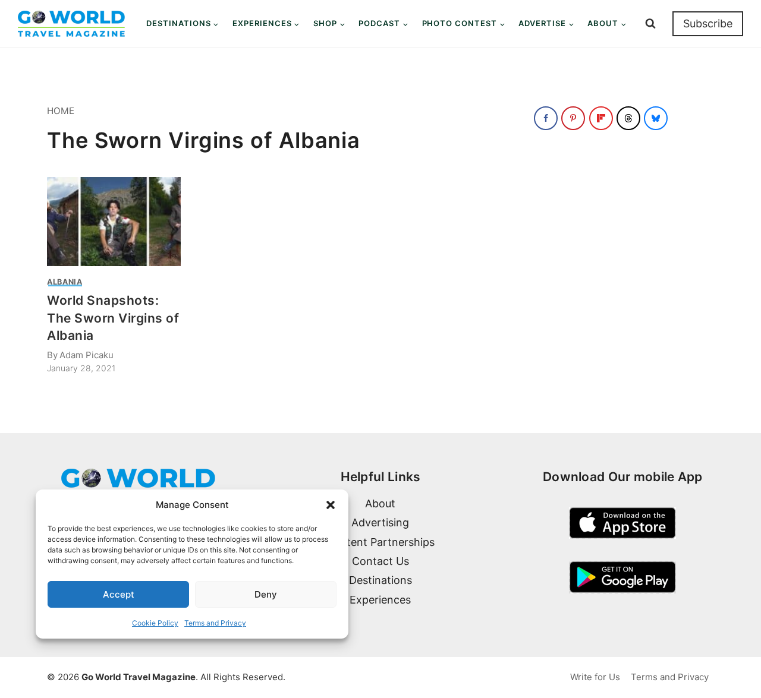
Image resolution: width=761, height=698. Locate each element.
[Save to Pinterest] (573, 118)
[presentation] (114, 221)
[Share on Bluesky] (656, 118)
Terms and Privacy (215, 622)
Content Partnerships (380, 542)
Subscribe (707, 23)
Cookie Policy (155, 622)
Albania (64, 281)
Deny (265, 594)
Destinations (380, 580)
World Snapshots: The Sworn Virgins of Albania (113, 318)
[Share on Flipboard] (601, 118)
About (380, 503)
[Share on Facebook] (546, 118)
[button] (331, 505)
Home (60, 110)
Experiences (380, 599)
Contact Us (380, 561)
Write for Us (595, 677)
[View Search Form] (650, 23)
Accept (118, 594)
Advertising (380, 522)
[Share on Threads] (628, 118)
